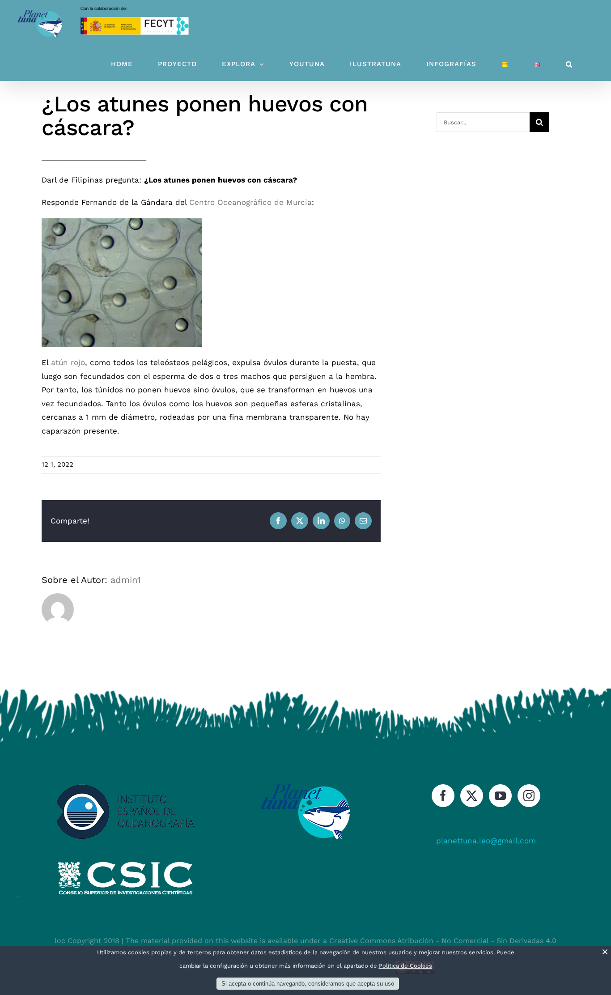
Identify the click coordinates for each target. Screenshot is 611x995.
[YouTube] (500, 795)
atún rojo (66, 362)
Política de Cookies (405, 965)
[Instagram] (529, 795)
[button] (569, 64)
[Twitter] (471, 795)
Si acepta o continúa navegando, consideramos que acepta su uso (307, 983)
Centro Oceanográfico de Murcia (250, 202)
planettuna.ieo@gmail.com (486, 840)
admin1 (125, 579)
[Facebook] (443, 795)
